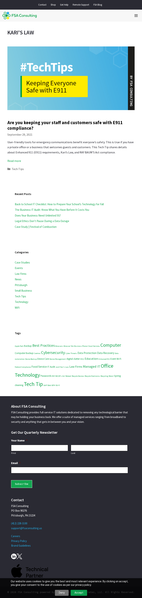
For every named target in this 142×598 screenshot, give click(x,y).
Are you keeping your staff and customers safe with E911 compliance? (65, 125)
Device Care (43, 358)
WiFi (17, 307)
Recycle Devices (78, 376)
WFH (53, 385)
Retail (111, 376)
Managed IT (91, 366)
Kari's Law (64, 367)
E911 (82, 359)
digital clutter (73, 358)
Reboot (68, 376)
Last (73, 453)
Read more (14, 161)
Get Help (64, 4)
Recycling (104, 376)
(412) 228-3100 (19, 523)
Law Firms (20, 274)
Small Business (23, 290)
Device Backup (31, 359)
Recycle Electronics (92, 376)
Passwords (45, 375)
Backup (28, 345)
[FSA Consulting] (19, 16)
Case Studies (22, 262)
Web (49, 385)
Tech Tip (33, 384)
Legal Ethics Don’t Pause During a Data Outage (42, 221)
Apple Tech (19, 346)
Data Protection (87, 353)
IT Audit (51, 366)
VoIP (45, 385)
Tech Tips (18, 169)
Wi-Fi (58, 385)
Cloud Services (94, 346)
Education (91, 359)
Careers (15, 536)
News (18, 279)
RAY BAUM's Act (58, 376)
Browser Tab (69, 346)
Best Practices (43, 345)
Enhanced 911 (104, 359)
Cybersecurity (53, 352)
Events (19, 268)
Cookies (37, 353)
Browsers (59, 346)
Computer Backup (24, 353)
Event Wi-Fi (115, 358)
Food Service (39, 366)
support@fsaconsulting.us (26, 528)
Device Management (58, 359)
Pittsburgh (21, 285)
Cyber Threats (71, 353)
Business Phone (80, 346)
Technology (21, 302)
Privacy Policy (19, 541)
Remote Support (81, 4)
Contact (42, 4)
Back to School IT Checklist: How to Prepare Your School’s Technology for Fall (59, 204)
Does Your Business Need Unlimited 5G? (38, 215)
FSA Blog (97, 4)
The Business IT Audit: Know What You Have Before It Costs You (52, 209)
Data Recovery (105, 353)
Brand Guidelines (21, 545)
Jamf (58, 367)
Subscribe (21, 484)
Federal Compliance (23, 367)
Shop (53, 4)
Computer (110, 345)
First (13, 453)
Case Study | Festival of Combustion (36, 227)
